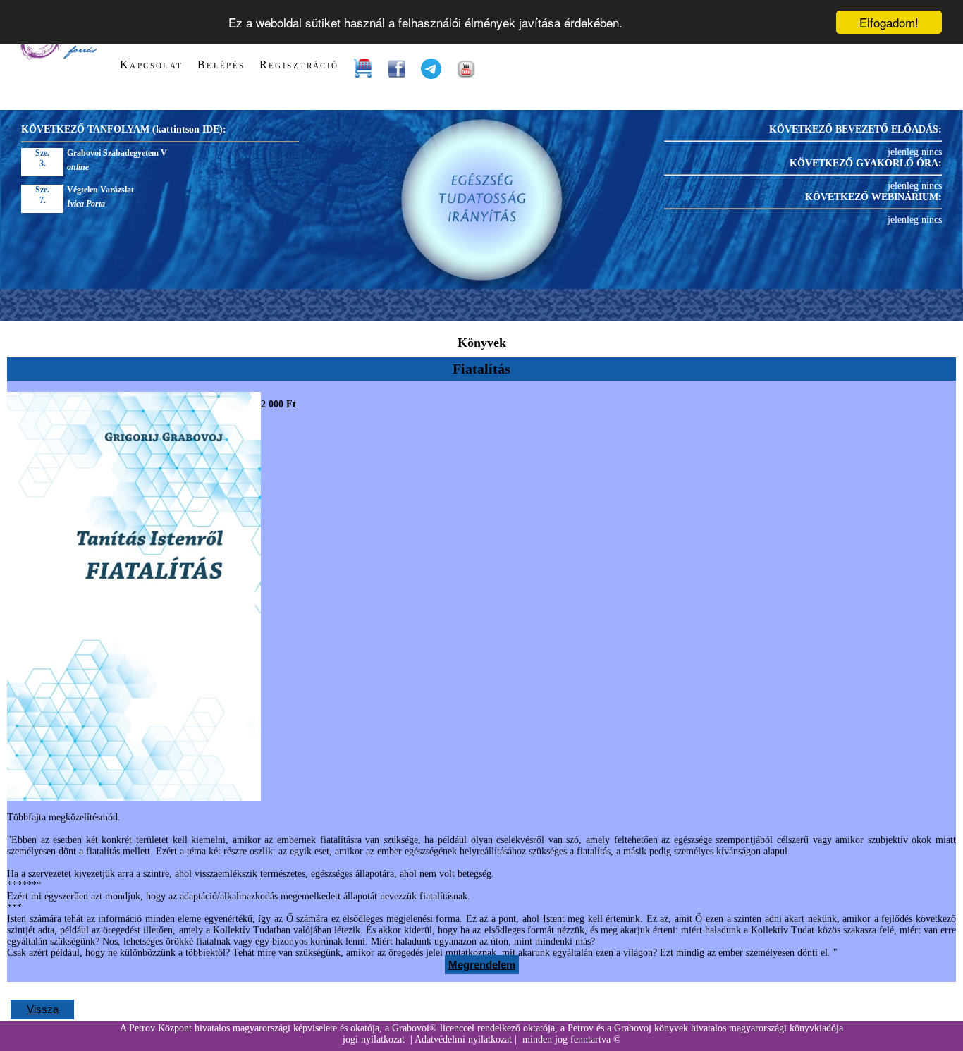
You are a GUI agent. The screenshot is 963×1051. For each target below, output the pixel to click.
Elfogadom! (889, 22)
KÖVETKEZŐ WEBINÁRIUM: (873, 197)
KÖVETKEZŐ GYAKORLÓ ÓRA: (866, 163)
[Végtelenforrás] (57, 56)
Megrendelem (481, 965)
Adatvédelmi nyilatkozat (463, 1039)
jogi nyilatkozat (374, 1039)
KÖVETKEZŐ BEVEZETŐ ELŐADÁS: (855, 129)
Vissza (43, 1009)
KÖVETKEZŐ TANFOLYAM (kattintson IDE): (123, 129)
